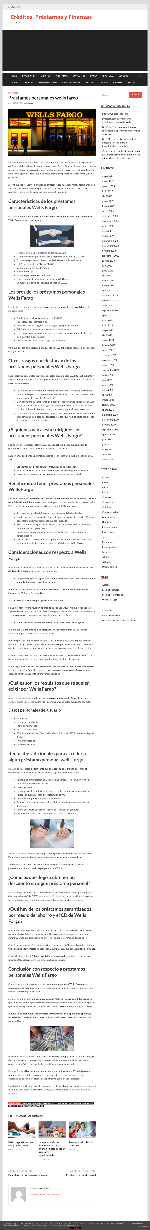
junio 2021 (107, 384)
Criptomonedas (71, 82)
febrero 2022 (108, 345)
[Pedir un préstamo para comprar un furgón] (21, 1130)
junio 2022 (107, 325)
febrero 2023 (108, 285)
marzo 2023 (108, 280)
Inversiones (29, 76)
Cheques (106, 497)
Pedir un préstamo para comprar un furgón (21, 1144)
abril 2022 (107, 335)
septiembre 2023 (110, 255)
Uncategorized (109, 566)
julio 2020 (107, 439)
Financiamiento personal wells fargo (74, 1103)
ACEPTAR (75, 1228)
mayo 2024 (107, 230)
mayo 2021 (107, 389)
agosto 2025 (108, 186)
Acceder (106, 584)
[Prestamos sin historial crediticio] (82, 1130)
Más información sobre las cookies (119, 620)
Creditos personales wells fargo (38, 1103)
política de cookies (36, 1225)
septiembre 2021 (110, 370)
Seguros (123, 76)
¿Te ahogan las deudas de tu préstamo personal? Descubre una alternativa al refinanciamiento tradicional (121, 154)
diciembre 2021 (110, 355)
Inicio (14, 76)
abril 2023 (107, 275)
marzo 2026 (108, 181)
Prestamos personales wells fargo (26, 1106)
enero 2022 (108, 350)
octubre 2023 (109, 250)
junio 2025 (107, 191)
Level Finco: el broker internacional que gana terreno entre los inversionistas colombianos (119, 142)
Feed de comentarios (112, 594)
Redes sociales (109, 546)
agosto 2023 (108, 260)
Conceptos (79, 76)
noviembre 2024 (110, 220)
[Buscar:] (121, 95)
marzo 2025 (108, 201)
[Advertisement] (75, 50)
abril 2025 (107, 196)
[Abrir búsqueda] (140, 76)
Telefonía (106, 556)
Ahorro (117, 82)
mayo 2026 (107, 176)
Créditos (46, 76)
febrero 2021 (108, 404)
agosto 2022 (108, 315)
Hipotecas (108, 76)
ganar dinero (108, 517)
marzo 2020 (108, 459)
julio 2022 (107, 320)
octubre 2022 (109, 305)
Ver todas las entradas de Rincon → (46, 1194)
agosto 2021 (108, 374)
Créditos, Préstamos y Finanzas (51, 16)
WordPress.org (109, 599)
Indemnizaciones (47, 82)
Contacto (90, 82)
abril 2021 (107, 394)
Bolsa (104, 82)
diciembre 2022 (110, 295)
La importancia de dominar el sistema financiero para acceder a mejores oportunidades (52, 1149)
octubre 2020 (109, 424)
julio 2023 (107, 265)
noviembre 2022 (110, 300)
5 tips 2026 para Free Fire (115, 113)
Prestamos (62, 76)
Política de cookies (111, 615)
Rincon (30, 103)
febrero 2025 (108, 206)
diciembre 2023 (110, 240)
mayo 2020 (107, 449)
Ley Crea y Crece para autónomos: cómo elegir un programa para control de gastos (121, 130)
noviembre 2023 (110, 245)
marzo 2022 (108, 340)
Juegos (105, 537)
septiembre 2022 (110, 310)
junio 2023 (107, 270)
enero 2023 (108, 290)
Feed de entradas (110, 589)
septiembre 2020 (110, 429)
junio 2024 (107, 225)
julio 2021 (107, 379)
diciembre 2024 (110, 215)
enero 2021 (108, 409)
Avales (14, 82)
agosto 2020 (108, 434)
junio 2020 (107, 444)
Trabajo (28, 82)
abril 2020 (107, 454)
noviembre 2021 (110, 360)
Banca (93, 76)
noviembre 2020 (110, 419)
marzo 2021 (108, 399)
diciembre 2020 (110, 414)
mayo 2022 (107, 330)
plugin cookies (143, 1227)
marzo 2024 (108, 235)
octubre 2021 (109, 365)
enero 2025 (108, 211)
